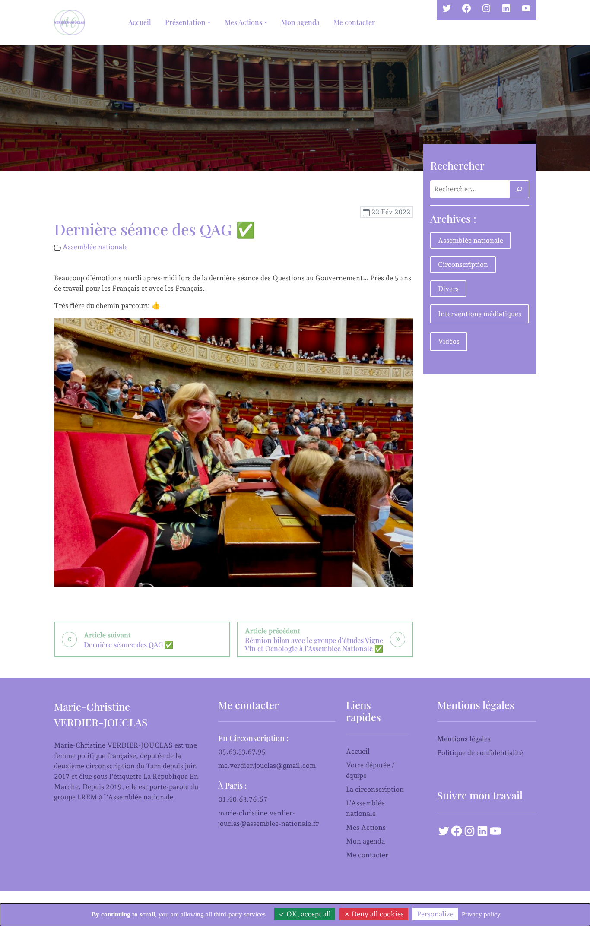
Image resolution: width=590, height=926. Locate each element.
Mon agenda (300, 22)
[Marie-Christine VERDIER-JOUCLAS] (71, 22)
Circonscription (463, 264)
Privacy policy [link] (481, 914)
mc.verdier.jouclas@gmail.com (267, 765)
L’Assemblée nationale (365, 808)
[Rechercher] (519, 189)
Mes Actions (366, 827)
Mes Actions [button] (243, 22)
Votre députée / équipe (370, 770)
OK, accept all (308, 914)
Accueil (139, 22)
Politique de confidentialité (480, 752)
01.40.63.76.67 (242, 799)
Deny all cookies (377, 914)
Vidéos (449, 341)
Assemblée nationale (95, 247)
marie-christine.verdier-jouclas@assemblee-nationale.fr (268, 818)
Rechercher (457, 165)
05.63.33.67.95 (242, 752)
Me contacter (354, 22)
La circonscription (375, 789)
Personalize (435, 914)
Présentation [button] (185, 22)
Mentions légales (464, 739)
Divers (448, 289)
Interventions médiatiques (479, 314)
